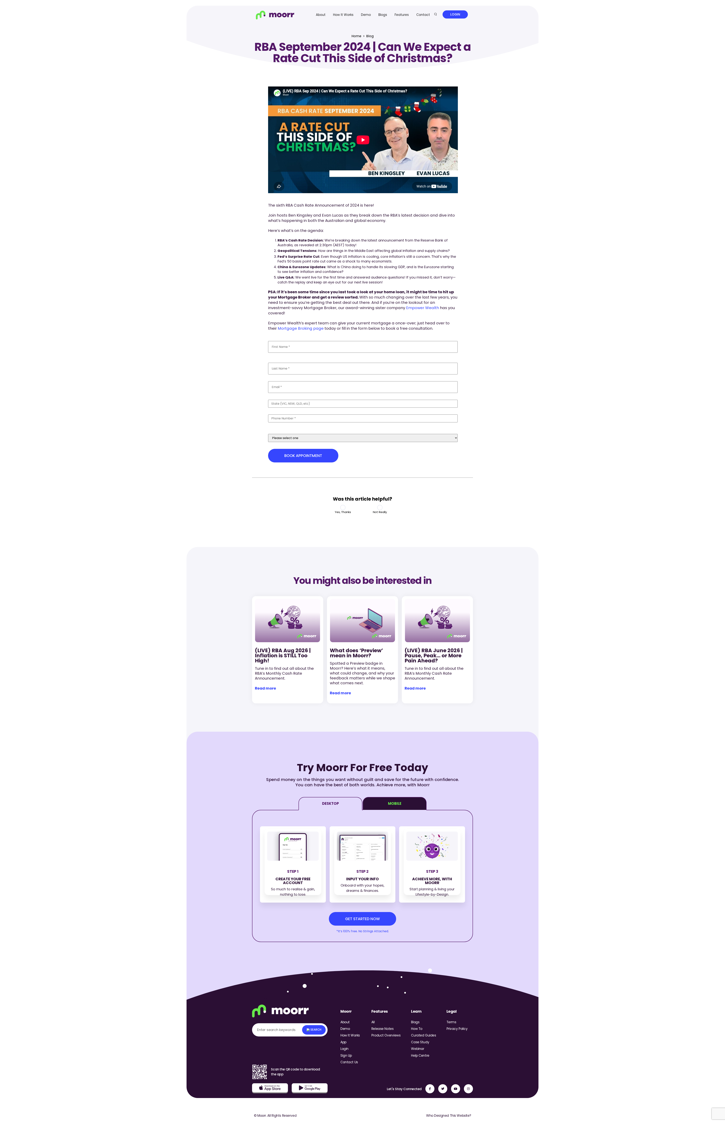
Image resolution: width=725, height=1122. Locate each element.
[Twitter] (442, 1088)
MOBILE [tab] (394, 803)
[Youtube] (455, 1088)
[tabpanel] (362, 876)
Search (315, 1030)
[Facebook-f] (429, 1088)
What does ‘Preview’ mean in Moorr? (356, 653)
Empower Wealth (422, 307)
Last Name (280, 360)
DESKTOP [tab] (330, 803)
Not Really (380, 512)
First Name (280, 338)
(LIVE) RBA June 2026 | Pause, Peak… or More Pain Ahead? (434, 655)
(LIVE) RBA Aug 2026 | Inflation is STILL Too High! (283, 655)
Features (402, 14)
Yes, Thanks (343, 512)
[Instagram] (468, 1088)
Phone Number (283, 412)
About (320, 14)
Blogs (382, 14)
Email (275, 379)
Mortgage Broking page (301, 328)
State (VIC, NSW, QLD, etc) (293, 397)
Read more (265, 688)
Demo (366, 14)
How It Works (343, 14)
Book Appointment (303, 455)
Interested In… (281, 427)
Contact (423, 14)
